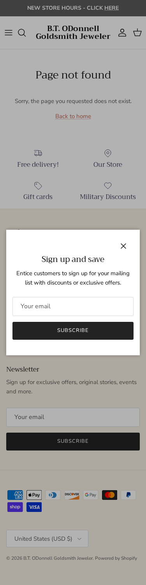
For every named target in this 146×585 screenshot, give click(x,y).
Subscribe (73, 330)
